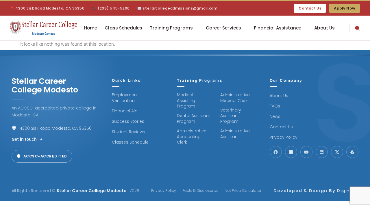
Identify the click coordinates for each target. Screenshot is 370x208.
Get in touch (24, 139)
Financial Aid (125, 111)
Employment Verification (125, 97)
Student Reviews (128, 132)
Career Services (223, 28)
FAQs (275, 106)
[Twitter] (337, 152)
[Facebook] (276, 152)
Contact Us (310, 8)
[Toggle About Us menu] (196, 28)
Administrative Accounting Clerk (191, 136)
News (275, 116)
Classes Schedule (130, 142)
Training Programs (171, 28)
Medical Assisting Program (186, 100)
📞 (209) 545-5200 (111, 8)
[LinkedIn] (322, 152)
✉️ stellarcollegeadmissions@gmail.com (177, 8)
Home (90, 28)
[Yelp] (352, 152)
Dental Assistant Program (193, 118)
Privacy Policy (283, 137)
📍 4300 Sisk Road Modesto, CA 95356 (47, 8)
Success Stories (128, 121)
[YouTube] (306, 152)
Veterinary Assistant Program (230, 115)
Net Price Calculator (243, 190)
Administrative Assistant (235, 134)
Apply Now (344, 8)
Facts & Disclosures (200, 190)
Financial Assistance (277, 28)
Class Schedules (123, 28)
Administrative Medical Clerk (235, 97)
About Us (324, 28)
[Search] (354, 28)
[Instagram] (291, 152)
